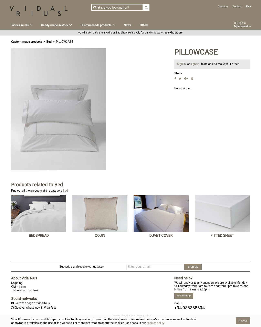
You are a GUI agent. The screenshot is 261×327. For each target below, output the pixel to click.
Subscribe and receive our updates (81, 266)
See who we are (173, 32)
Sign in (181, 64)
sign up (195, 64)
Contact (237, 6)
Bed (49, 41)
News (127, 25)
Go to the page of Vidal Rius (32, 303)
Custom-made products (26, 41)
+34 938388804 (189, 308)
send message (184, 295)
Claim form (18, 286)
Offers (144, 25)
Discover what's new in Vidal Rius (35, 307)
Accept (243, 320)
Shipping (16, 283)
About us (223, 6)
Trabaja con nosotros (24, 290)
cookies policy (155, 323)
